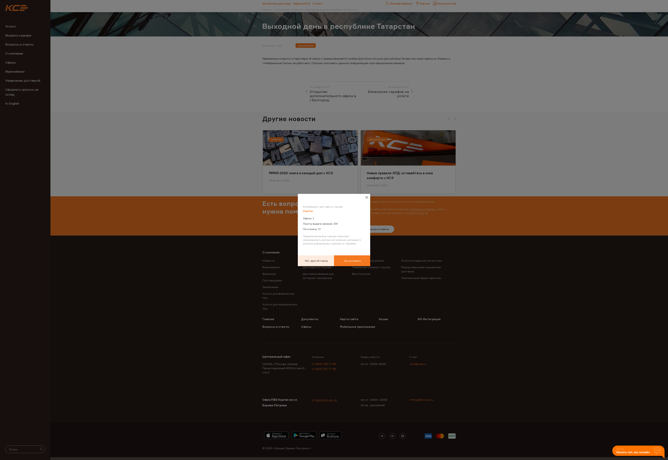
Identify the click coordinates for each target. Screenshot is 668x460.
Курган (308, 211)
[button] (638, 452)
